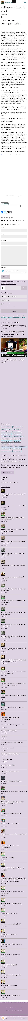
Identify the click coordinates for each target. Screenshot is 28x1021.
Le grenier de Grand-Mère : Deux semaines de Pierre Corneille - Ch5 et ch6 (13, 684)
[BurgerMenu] (25, 2)
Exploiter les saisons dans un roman (11, 813)
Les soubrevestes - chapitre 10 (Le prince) (12, 868)
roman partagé (4, 448)
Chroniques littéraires (6, 426)
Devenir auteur (4, 431)
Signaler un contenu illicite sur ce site (14, 1010)
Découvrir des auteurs (6, 436)
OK (24, 288)
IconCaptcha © (24, 272)
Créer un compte (4, 307)
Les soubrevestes (17, 451)
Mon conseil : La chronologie (9, 731)
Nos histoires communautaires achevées (10, 206)
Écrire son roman (16, 434)
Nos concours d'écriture (6, 441)
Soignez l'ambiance (6, 759)
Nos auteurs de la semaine (7, 446)
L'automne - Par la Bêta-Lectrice (10, 824)
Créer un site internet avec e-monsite (14, 1007)
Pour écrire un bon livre (15, 448)
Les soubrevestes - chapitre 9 (9, 934)
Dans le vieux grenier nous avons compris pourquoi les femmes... (12, 518)
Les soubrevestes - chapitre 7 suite (10, 995)
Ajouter (5, 276)
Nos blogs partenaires (18, 436)
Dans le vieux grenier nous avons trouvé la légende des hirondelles (12, 530)
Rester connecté (6, 304)
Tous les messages (7, 472)
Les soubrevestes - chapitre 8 (9, 965)
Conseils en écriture (17, 426)
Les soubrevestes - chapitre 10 (9, 914)
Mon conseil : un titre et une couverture (12, 742)
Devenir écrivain (16, 429)
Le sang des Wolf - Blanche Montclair (11, 781)
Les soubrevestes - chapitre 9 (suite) (11, 924)
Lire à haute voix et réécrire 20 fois (10, 754)
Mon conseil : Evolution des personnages (12, 725)
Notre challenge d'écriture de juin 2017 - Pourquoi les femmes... (12, 802)
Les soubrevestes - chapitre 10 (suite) (11, 903)
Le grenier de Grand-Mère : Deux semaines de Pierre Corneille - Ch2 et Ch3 (13, 661)
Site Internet (3, 240)
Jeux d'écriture (4, 203)
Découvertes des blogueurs (7, 444)
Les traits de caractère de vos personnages (12, 707)
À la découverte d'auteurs (15, 431)
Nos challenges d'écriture (20, 446)
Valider (14, 311)
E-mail (2, 234)
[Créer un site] (5, 1019)
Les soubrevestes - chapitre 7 (9, 985)
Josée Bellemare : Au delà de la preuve (11, 944)
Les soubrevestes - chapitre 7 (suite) (11, 975)
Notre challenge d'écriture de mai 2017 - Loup (14, 791)
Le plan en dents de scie (7, 748)
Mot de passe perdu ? (11, 307)
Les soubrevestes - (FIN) (7, 858)
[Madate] (14, 1019)
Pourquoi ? (4, 736)
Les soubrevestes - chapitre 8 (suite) (11, 954)
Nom (2, 227)
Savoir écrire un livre (6, 429)
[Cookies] (3, 1018)
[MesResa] (22, 1019)
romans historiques (6, 434)
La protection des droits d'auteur (10, 771)
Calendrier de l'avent (10, 20)
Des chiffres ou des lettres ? (8, 765)
